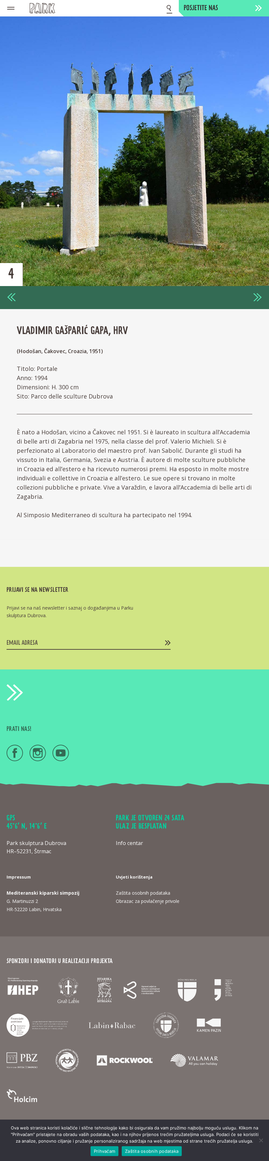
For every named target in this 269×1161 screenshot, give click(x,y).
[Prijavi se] (168, 642)
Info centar (129, 843)
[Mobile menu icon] (11, 8)
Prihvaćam (104, 1151)
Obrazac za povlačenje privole (147, 901)
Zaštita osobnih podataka (151, 1151)
